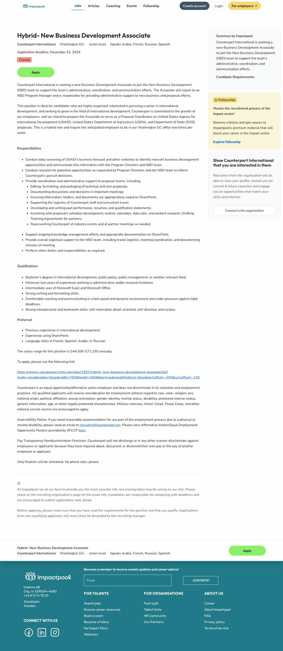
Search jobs (92, 603)
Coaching (113, 6)
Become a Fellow (96, 622)
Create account (194, 6)
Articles (93, 6)
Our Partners (154, 622)
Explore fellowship (227, 142)
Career (209, 603)
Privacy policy (214, 622)
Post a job (151, 603)
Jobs (77, 6)
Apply (35, 72)
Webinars (91, 634)
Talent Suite (152, 609)
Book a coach (93, 616)
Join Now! (200, 580)
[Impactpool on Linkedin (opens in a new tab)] (42, 637)
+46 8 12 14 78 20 (36, 595)
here (82, 430)
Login (219, 6)
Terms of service (216, 628)
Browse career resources (102, 609)
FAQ (207, 616)
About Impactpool (217, 609)
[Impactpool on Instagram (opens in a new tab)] (55, 637)
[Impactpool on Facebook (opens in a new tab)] (29, 637)
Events (132, 6)
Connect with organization (244, 210)
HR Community (155, 616)
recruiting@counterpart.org (100, 425)
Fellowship (151, 6)
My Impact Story (96, 628)
